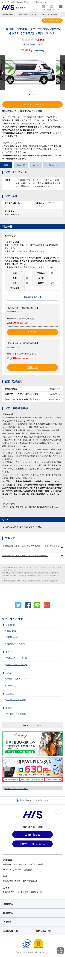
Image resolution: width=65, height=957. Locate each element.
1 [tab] (29, 94)
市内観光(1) (11, 685)
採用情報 (28, 869)
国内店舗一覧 (43, 931)
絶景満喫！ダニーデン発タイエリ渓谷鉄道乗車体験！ (25, 556)
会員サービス (51, 9)
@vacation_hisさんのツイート (16, 789)
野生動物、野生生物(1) (16, 714)
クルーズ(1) (11, 693)
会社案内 (7, 864)
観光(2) (9, 673)
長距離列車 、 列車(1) (15, 644)
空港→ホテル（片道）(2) (16, 658)
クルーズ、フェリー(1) (16, 700)
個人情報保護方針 (30, 880)
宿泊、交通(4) (12, 631)
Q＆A (35, 165)
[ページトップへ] (58, 810)
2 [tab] (32, 94)
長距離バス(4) (12, 637)
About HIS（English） (12, 869)
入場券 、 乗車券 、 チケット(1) (19, 679)
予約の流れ (24, 800)
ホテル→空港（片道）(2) (16, 665)
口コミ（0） (54, 165)
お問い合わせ (43, 800)
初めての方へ (9, 891)
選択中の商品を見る (53, 20)
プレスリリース (19, 864)
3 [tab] (35, 94)
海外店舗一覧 (10, 931)
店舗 (43, 9)
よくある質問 (22, 891)
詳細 (6, 165)
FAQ (33, 800)
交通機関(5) (11, 625)
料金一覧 (21, 165)
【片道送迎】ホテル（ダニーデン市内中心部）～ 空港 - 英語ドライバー (30, 547)
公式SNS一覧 (36, 891)
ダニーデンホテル (33, 725)
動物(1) (9, 708)
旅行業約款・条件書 (11, 880)
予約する (32, 332)
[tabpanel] (32, 72)
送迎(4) (9, 652)
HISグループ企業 (36, 864)
